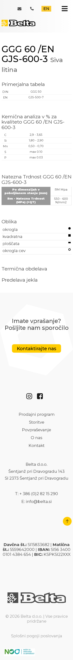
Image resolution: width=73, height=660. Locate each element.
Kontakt (37, 445)
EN (46, 8)
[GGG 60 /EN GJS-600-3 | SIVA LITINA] (19, 25)
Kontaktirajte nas (36, 348)
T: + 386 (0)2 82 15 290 (36, 493)
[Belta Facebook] (42, 397)
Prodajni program (37, 414)
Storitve (36, 422)
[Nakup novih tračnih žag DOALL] (19, 653)
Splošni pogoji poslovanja (36, 635)
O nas (36, 437)
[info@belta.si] (22, 9)
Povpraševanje (36, 430)
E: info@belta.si (36, 501)
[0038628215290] (34, 9)
